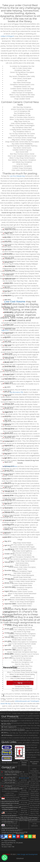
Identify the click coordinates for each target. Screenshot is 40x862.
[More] (34, 836)
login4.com (5, 330)
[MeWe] (22, 836)
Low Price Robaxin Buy (17, 176)
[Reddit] (10, 836)
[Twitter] (6, 836)
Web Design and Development (27, 854)
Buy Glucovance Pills (16, 392)
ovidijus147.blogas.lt (7, 36)
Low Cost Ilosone (14, 301)
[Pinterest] (18, 836)
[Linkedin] (14, 836)
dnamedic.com (24, 778)
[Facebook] (2, 836)
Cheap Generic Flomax (9, 466)
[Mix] (26, 836)
